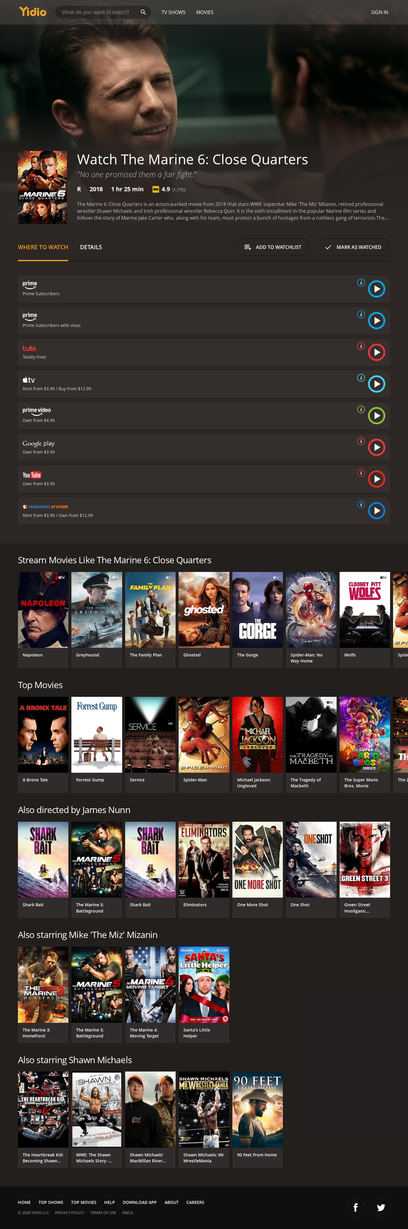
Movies (205, 12)
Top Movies (83, 1202)
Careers (195, 1202)
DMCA (127, 1212)
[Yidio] (33, 13)
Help (109, 1202)
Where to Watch (43, 247)
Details (91, 247)
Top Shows (51, 1202)
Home (24, 1202)
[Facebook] (355, 1207)
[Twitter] (381, 1207)
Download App (140, 1202)
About (172, 1202)
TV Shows (173, 12)
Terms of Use (103, 1212)
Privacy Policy (69, 1212)
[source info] (360, 283)
